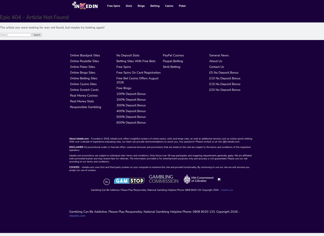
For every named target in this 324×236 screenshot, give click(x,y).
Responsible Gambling (85, 107)
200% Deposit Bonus (131, 100)
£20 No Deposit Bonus (224, 90)
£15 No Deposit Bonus (224, 84)
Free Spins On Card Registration (138, 73)
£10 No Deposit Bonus (224, 78)
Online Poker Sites (82, 67)
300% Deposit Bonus (131, 105)
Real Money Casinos (84, 96)
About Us (215, 61)
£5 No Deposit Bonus (224, 73)
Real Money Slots (82, 101)
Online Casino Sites (83, 84)
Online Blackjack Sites (85, 55)
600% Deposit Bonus (131, 123)
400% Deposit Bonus (131, 111)
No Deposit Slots (128, 55)
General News (219, 55)
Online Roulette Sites (84, 61)
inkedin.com (227, 190)
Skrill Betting (171, 67)
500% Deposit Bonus (131, 117)
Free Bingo (123, 88)
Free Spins (123, 67)
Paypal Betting (173, 61)
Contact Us (216, 67)
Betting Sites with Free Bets (136, 61)
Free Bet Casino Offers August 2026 (137, 80)
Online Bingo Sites (82, 73)
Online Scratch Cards (84, 90)
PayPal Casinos (173, 55)
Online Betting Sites (83, 78)
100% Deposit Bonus (131, 94)
